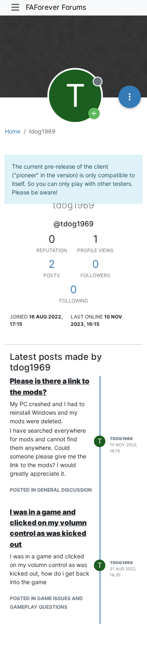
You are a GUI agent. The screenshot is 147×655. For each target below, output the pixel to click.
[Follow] (94, 113)
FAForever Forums (56, 7)
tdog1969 (121, 438)
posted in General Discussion (51, 490)
